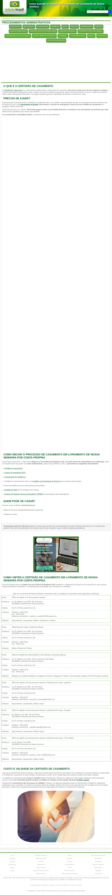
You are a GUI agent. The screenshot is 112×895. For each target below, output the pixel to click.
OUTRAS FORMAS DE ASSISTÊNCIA (44, 35)
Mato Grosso (41, 867)
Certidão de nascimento (13, 468)
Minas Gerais (41, 873)
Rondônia (98, 858)
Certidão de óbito (10, 490)
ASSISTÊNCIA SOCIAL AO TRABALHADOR (43, 31)
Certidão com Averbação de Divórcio (46, 481)
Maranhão (41, 864)
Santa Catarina (98, 864)
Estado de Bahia (16, 18)
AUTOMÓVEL (63, 35)
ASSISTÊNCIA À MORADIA (67, 31)
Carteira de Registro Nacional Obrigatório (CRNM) (23, 494)
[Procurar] (109, 11)
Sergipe (98, 870)
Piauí (70, 867)
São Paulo (98, 867)
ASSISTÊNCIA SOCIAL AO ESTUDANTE (18, 35)
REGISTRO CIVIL (15, 26)
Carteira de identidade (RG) (14, 473)
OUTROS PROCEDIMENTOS (56, 40)
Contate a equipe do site (51, 885)
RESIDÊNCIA (55, 26)
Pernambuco (69, 864)
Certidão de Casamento (13, 90)
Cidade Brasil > (6, 18)
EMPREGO (98, 26)
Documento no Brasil (29, 104)
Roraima (98, 861)
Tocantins (98, 873)
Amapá (12, 861)
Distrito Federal (41, 855)
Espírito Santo (41, 858)
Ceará (12, 871)
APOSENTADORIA (86, 26)
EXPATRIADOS (101, 35)
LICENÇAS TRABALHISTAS (18, 31)
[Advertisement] (56, 62)
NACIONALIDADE (42, 26)
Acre (12, 855)
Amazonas (12, 865)
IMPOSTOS (74, 26)
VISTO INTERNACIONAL (77, 35)
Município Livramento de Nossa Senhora (34, 18)
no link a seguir (82, 780)
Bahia (12, 868)
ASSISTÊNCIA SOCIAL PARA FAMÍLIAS (90, 31)
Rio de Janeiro (69, 870)
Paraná (69, 861)
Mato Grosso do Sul (41, 870)
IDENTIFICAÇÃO (29, 26)
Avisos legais (35, 885)
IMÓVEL (65, 26)
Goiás (41, 861)
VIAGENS (91, 35)
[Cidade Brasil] (14, 11)
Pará (69, 855)
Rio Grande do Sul (98, 855)
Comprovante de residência (14, 477)
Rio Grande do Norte (69, 873)
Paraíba (70, 858)
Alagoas (13, 858)
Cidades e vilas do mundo (72, 885)
